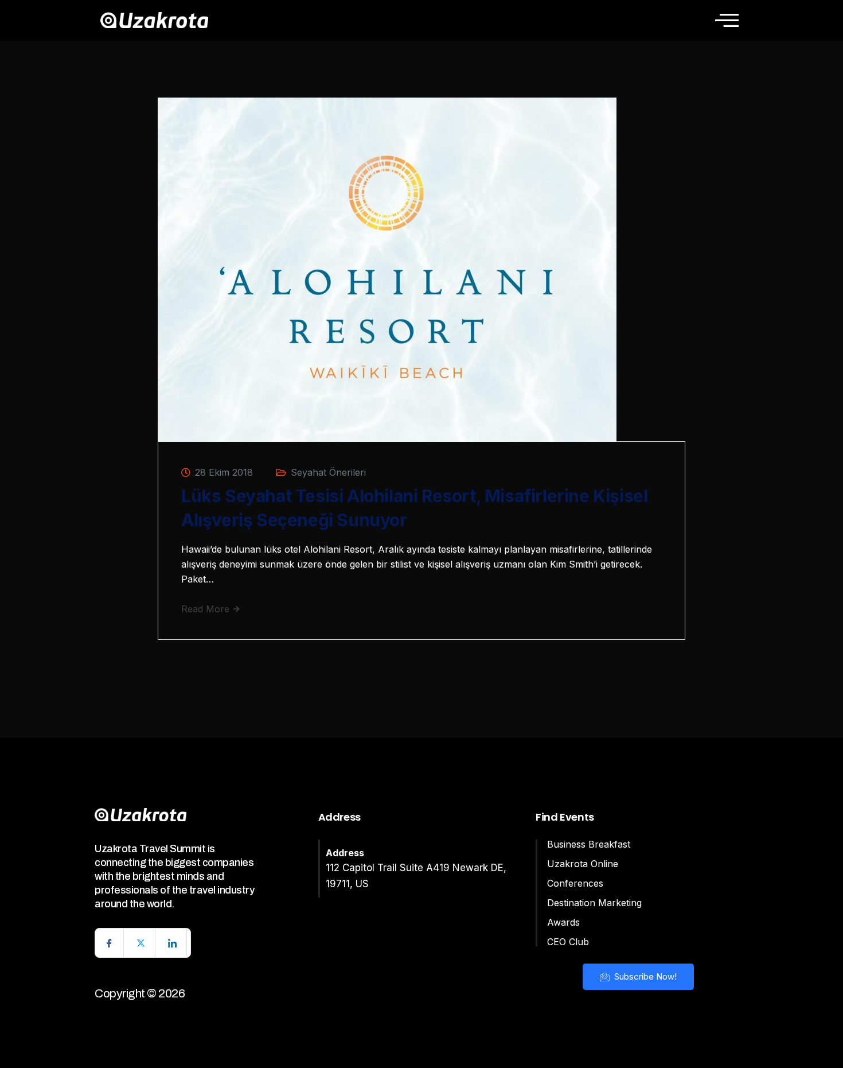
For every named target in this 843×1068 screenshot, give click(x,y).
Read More (206, 609)
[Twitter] (141, 943)
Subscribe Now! (644, 976)
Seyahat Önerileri (328, 472)
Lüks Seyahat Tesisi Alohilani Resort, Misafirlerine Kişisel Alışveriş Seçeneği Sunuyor (414, 508)
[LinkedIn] (172, 943)
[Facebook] (109, 943)
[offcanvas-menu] (727, 20)
